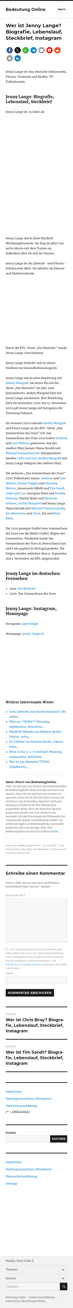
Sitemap (11, 1183)
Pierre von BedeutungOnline (22, 845)
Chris (36, 513)
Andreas (61, 438)
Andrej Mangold (17, 383)
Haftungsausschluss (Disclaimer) (29, 1098)
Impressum (14, 1091)
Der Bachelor (27, 588)
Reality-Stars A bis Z (19, 1261)
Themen (12, 1269)
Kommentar (15, 895)
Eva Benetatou (16, 513)
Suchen (11, 1132)
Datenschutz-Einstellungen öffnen (25, 1301)
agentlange (30, 623)
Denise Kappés (28, 483)
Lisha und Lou (27, 458)
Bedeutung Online (26, 9)
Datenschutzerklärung (24, 964)
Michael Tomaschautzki (22, 453)
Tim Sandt (57, 488)
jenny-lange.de (33, 633)
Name (10, 973)
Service (11, 1278)
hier (56, 831)
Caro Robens (20, 443)
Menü (61, 9)
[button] (10, 50)
